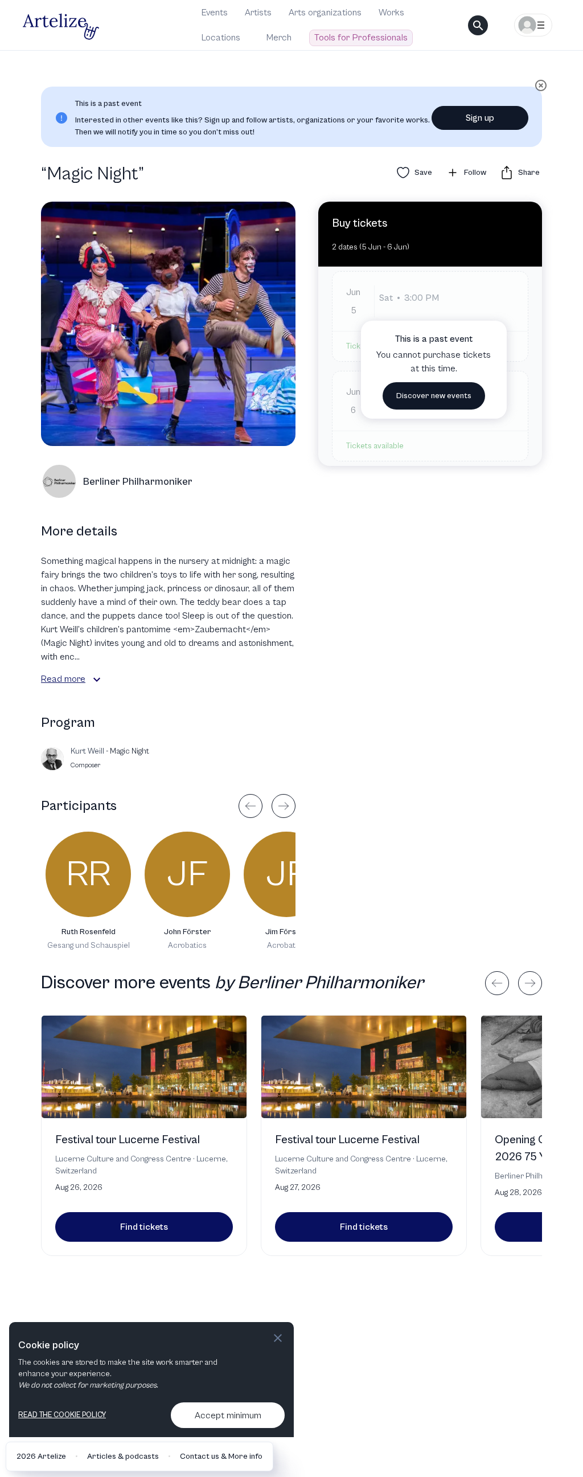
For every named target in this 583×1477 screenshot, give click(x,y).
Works (391, 12)
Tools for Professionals (361, 37)
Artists (258, 12)
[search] (478, 25)
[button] (96, 679)
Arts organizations (325, 12)
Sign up (480, 118)
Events (215, 12)
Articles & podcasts (123, 1456)
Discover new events (433, 395)
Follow (475, 172)
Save (423, 172)
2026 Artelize (41, 1456)
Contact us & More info (221, 1456)
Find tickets (144, 1227)
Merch (279, 37)
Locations (221, 37)
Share (529, 172)
